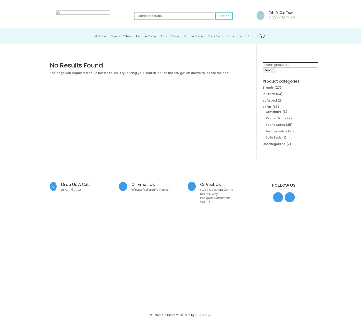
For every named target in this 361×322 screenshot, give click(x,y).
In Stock (269, 94)
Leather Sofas (146, 36)
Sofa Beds (215, 36)
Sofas (267, 107)
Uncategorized (274, 144)
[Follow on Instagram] (290, 197)
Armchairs (235, 36)
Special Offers (121, 36)
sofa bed (270, 100)
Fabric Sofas (170, 36)
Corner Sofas (193, 36)
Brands (253, 36)
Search (224, 16)
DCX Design (203, 315)
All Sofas (100, 36)
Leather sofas (276, 131)
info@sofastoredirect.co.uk (150, 189)
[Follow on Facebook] (278, 197)
